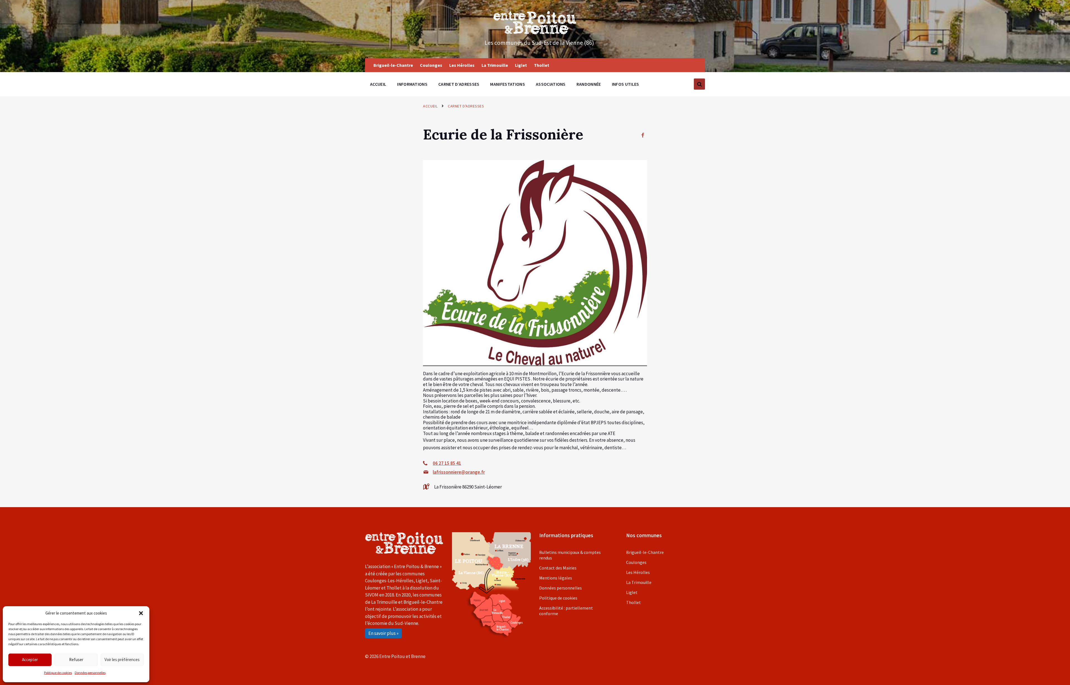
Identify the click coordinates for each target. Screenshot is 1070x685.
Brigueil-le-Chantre (645, 552)
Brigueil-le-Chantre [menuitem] (393, 65)
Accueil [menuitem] (378, 84)
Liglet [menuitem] (521, 65)
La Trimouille (638, 582)
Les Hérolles (638, 572)
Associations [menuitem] (551, 84)
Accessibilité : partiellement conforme (566, 610)
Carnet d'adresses (466, 106)
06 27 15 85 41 (447, 463)
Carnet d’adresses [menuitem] (458, 84)
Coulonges (636, 562)
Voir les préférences (122, 659)
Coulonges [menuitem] (431, 65)
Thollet (633, 602)
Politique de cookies (58, 673)
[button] (141, 613)
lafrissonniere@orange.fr (459, 472)
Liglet (632, 592)
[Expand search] (699, 84)
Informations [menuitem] (412, 84)
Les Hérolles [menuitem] (462, 65)
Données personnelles (90, 673)
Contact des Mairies (558, 568)
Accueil (430, 106)
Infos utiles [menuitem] (625, 84)
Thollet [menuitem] (541, 65)
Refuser (76, 659)
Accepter (30, 659)
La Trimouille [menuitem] (494, 65)
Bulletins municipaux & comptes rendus (570, 555)
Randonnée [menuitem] (589, 84)
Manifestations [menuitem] (507, 84)
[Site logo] (535, 33)
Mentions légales (555, 578)
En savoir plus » (383, 633)
